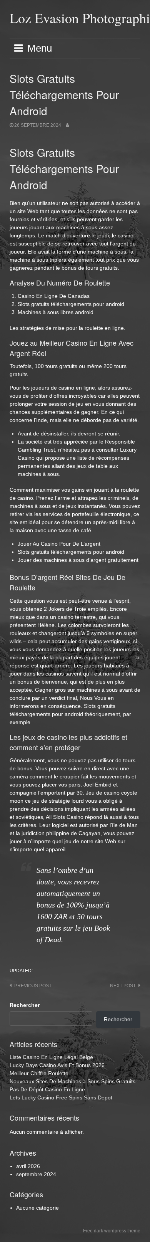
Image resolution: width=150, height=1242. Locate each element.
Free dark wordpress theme (111, 1231)
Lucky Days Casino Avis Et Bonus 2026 (57, 1065)
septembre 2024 (36, 1174)
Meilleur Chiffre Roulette (39, 1073)
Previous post (33, 985)
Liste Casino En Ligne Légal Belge (51, 1057)
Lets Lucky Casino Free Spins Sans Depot (61, 1097)
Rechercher (25, 1005)
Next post (123, 985)
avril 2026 (28, 1166)
